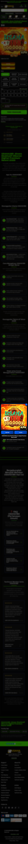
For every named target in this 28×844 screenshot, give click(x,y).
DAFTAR (7, 432)
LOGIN (20, 432)
